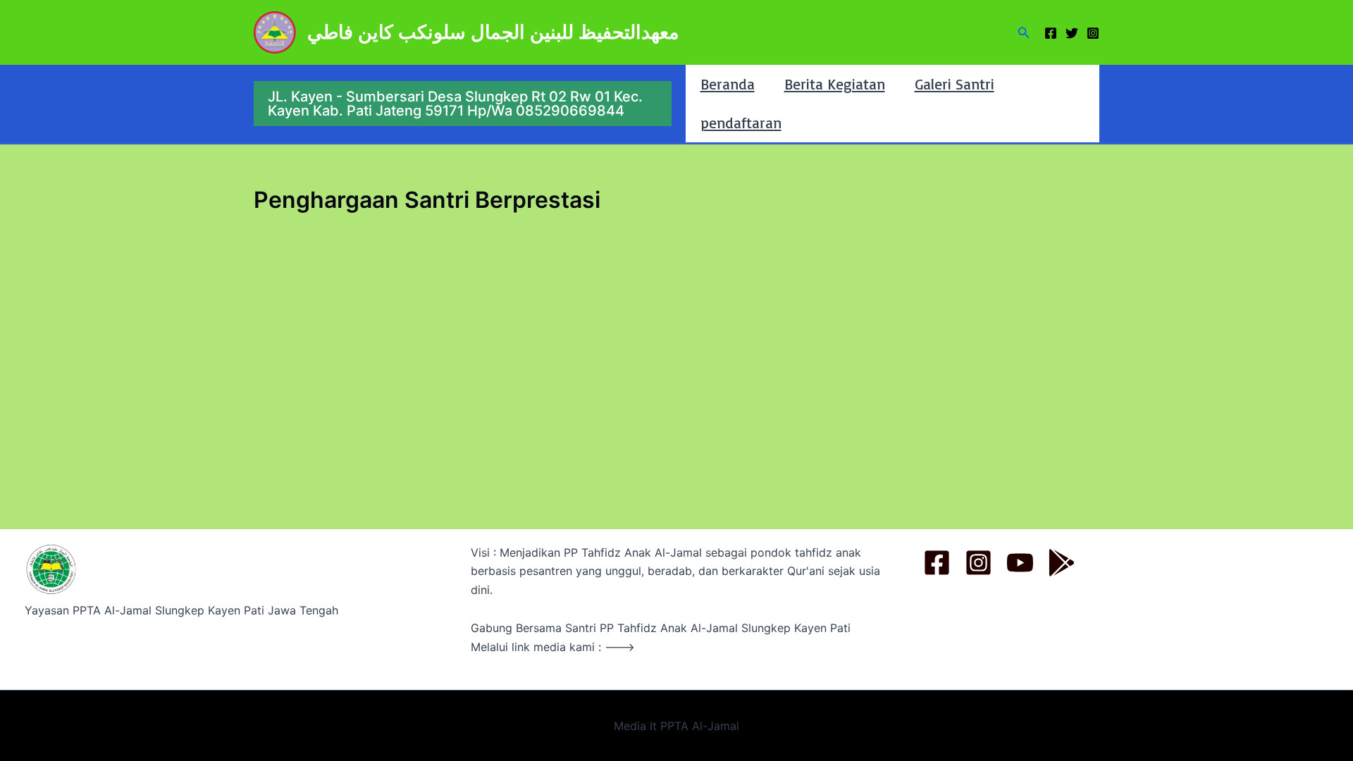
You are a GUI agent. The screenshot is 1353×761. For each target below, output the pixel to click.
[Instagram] (1093, 33)
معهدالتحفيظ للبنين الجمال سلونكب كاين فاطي (493, 32)
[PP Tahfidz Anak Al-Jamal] (937, 562)
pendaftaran (740, 122)
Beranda (727, 84)
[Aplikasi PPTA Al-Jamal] (1061, 562)
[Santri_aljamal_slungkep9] (978, 562)
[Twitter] (1071, 33)
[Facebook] (1050, 33)
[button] (1024, 33)
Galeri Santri (954, 84)
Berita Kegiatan (834, 84)
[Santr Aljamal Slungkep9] (1020, 562)
